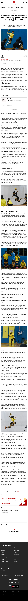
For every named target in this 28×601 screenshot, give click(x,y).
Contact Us (16, 573)
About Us (3, 570)
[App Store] (10, 586)
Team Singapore (5, 510)
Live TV (3, 559)
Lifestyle (3, 552)
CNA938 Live (17, 554)
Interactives (16, 557)
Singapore (17, 7)
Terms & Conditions (13, 594)
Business (3, 550)
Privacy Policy (21, 594)
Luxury (15, 552)
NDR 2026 (23, 7)
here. (18, 491)
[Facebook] (9, 582)
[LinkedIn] (15, 583)
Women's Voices (5, 512)
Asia (2, 547)
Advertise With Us (5, 573)
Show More (14, 109)
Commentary (4, 557)
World (15, 561)
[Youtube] (12, 582)
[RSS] (18, 582)
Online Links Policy (18, 596)
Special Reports (4, 561)
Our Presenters (4, 575)
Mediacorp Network (18, 570)
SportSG (16, 510)
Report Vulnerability (9, 596)
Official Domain (6, 594)
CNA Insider (17, 550)
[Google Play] (9, 586)
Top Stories (3, 7)
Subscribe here (6, 503)
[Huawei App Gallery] (15, 586)
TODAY (3, 554)
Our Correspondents (18, 575)
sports (11, 510)
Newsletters (3, 564)
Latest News (10, 7)
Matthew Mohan (4, 59)
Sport (14, 13)
